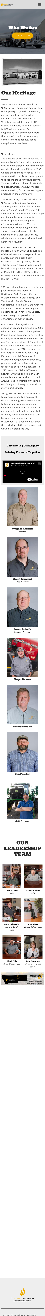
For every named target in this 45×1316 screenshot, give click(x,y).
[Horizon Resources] (6, 4)
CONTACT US (22, 35)
